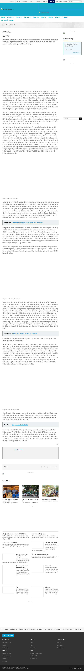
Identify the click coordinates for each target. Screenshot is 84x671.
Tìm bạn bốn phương (36, 653)
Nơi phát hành (6, 656)
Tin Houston (22, 629)
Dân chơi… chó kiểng (51, 542)
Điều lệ (4, 645)
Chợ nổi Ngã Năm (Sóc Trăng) (49, 499)
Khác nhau (48, 587)
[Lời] (8, 590)
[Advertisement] (30, 518)
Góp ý (31, 645)
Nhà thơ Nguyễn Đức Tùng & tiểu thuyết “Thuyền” (21, 556)
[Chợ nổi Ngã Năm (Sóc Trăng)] (50, 486)
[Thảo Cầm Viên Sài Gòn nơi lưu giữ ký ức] (30, 486)
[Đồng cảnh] (38, 569)
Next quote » (76, 52)
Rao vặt (59, 642)
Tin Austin (47, 629)
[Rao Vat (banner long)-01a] (61, 7)
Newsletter (33, 648)
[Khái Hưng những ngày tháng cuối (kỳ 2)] (8, 574)
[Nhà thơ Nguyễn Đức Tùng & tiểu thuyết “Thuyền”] (10, 486)
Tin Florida (5, 629)
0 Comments (15, 502)
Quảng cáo (60, 645)
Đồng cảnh (48, 566)
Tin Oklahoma (66, 629)
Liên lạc (4, 661)
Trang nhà (9, 635)
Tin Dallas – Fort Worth (35, 629)
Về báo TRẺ (5, 659)
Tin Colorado (56, 629)
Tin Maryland (77, 629)
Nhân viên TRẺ (6, 653)
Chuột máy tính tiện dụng (38, 534)
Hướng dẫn (5, 648)
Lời (17, 587)
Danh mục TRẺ (6, 642)
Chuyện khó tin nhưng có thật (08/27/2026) (14, 534)
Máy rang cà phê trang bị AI (9, 542)
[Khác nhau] (38, 592)
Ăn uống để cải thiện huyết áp (40, 554)
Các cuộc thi (60, 648)
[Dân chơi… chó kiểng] (38, 545)
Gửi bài (32, 642)
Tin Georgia (13, 629)
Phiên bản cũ (33, 659)
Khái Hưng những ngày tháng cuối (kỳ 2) (22, 566)
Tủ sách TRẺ (33, 656)
